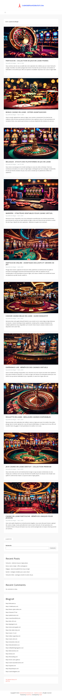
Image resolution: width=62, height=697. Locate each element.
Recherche (8, 545)
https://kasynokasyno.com (12, 668)
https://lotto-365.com (11, 621)
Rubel (40, 694)
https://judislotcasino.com (12, 615)
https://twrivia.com (10, 653)
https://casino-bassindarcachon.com (14, 662)
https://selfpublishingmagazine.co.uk (14, 648)
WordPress (29, 694)
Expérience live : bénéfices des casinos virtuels (27, 367)
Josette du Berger (11, 63)
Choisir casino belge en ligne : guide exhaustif (27, 316)
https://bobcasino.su (11, 603)
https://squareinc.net (11, 665)
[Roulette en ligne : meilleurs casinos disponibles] (31, 398)
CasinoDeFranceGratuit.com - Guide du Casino (30, 693)
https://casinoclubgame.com (13, 671)
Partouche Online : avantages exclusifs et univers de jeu (30, 264)
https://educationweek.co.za (12, 645)
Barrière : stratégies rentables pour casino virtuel (29, 213)
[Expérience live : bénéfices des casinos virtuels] (31, 349)
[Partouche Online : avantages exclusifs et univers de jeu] (31, 244)
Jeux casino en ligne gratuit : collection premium (28, 467)
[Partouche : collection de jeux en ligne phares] (31, 42)
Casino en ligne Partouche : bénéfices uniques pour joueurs (29, 517)
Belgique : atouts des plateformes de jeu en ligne (28, 162)
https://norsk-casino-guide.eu (13, 659)
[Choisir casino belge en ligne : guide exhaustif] (31, 297)
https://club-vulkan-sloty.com (13, 630)
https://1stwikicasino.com (12, 606)
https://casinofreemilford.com (13, 618)
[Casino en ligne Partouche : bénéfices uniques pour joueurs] (31, 497)
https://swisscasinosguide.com (13, 627)
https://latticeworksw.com (12, 651)
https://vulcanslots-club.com (12, 642)
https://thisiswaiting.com (12, 656)
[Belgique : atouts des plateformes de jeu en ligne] (31, 143)
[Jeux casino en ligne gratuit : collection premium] (31, 448)
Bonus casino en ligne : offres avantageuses (26, 112)
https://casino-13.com (11, 633)
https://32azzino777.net (11, 612)
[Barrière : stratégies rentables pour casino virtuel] (31, 194)
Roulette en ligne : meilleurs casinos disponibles (28, 417)
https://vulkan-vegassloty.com (13, 636)
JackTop (8, 681)
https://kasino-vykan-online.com (13, 609)
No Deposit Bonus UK (11, 679)
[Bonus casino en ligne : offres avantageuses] (31, 93)
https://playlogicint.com (11, 624)
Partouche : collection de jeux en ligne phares (27, 61)
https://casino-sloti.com (11, 639)
